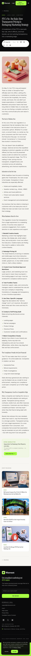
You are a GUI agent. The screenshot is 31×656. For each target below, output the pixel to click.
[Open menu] (28, 3)
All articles (6, 10)
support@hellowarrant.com (8, 605)
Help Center (5, 610)
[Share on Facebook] (24, 42)
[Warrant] (6, 3)
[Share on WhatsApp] (7, 45)
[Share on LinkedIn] (21, 42)
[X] (8, 620)
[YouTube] (12, 620)
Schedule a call (7, 602)
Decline (6, 651)
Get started (15, 596)
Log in (3, 608)
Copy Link (7, 42)
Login (13, 3)
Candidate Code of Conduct (9, 615)
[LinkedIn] (3, 620)
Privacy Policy (5, 612)
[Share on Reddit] (4, 45)
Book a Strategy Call (20, 3)
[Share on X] (17, 42)
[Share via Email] (10, 45)
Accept (14, 651)
